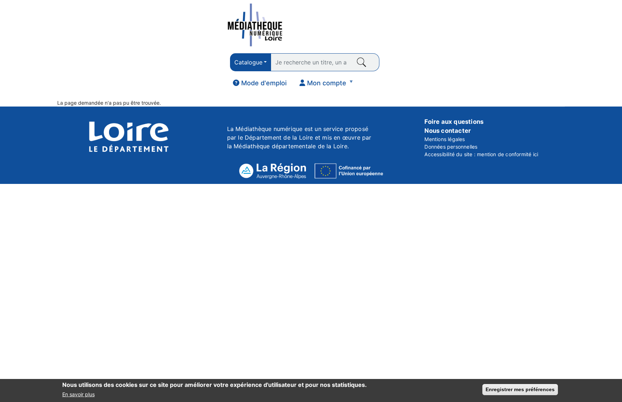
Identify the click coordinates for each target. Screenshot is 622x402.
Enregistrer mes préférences (520, 389)
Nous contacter (447, 130)
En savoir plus (78, 394)
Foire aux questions (453, 121)
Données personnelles (450, 147)
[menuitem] (259, 83)
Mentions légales (444, 139)
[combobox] (250, 62)
